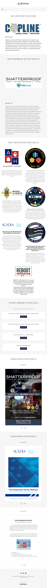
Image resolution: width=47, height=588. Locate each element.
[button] (2, 9)
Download (23, 316)
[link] (23, 3)
